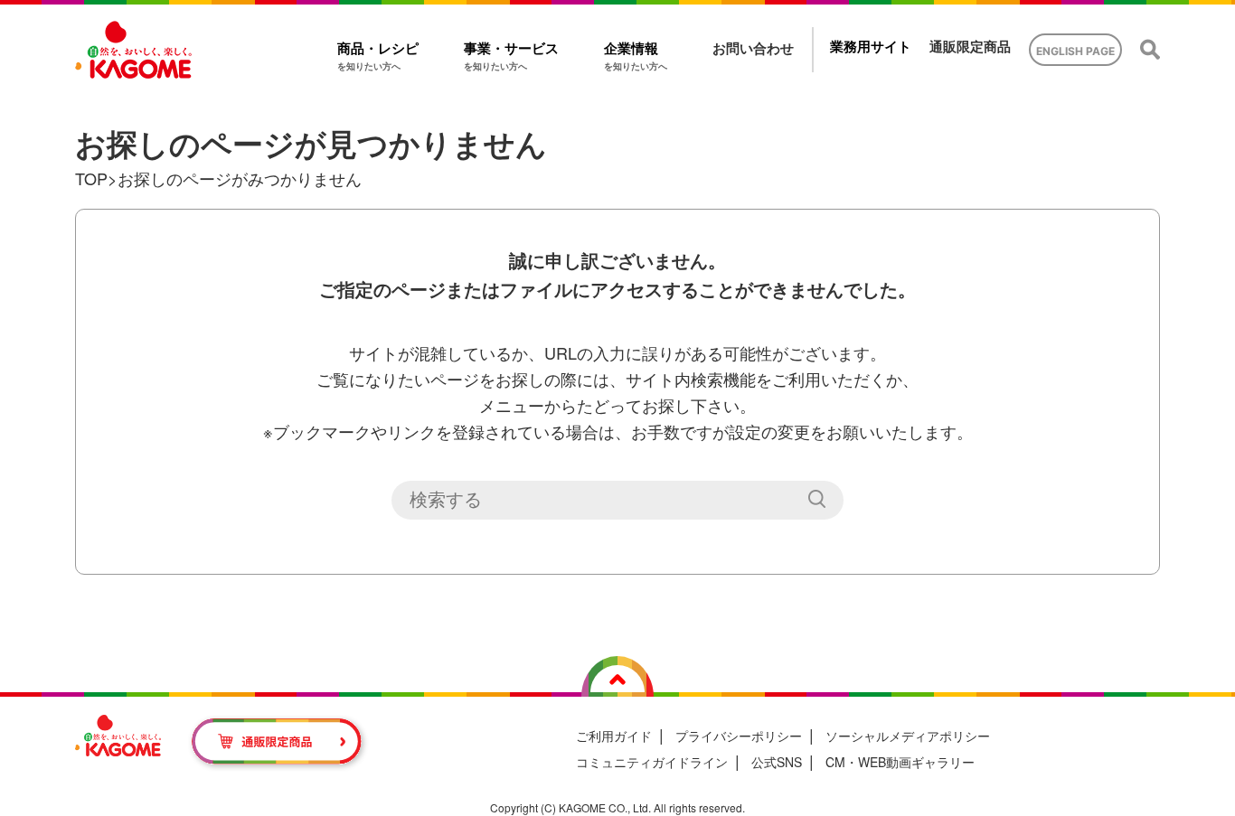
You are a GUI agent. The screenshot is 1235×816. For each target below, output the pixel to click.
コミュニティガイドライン (652, 762)
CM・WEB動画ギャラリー (900, 762)
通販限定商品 (970, 46)
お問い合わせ (753, 48)
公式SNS (776, 762)
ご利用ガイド (614, 736)
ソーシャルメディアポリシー (907, 736)
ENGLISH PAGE (1075, 51)
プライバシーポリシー (738, 736)
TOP (91, 178)
